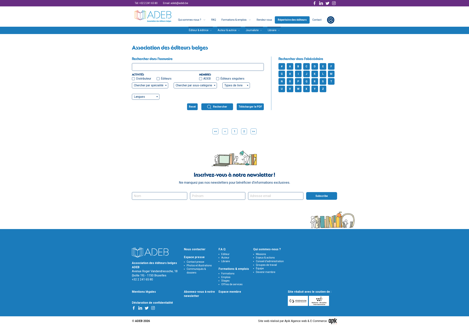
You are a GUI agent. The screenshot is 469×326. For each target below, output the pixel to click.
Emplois (225, 277)
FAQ (213, 19)
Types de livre (233, 85)
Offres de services (232, 284)
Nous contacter (195, 249)
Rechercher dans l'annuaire (152, 59)
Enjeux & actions (265, 257)
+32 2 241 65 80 (142, 279)
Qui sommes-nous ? (189, 19)
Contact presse (195, 261)
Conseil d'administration (270, 261)
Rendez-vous (264, 19)
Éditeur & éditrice (198, 30)
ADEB (207, 78)
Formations (227, 273)
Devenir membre (265, 272)
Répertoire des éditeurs (292, 19)
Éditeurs (166, 78)
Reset (192, 106)
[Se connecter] (330, 20)
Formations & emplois (234, 19)
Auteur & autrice (227, 30)
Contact (317, 19)
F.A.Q (222, 249)
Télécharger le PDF (250, 106)
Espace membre (230, 291)
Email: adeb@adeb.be (175, 3)
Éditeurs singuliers (232, 78)
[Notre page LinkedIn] (321, 3)
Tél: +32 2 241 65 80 (146, 3)
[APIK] (333, 321)
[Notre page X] (327, 3)
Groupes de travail (266, 264)
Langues (139, 96)
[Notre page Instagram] (334, 3)
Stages (225, 280)
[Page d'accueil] (153, 16)
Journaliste (252, 30)
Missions (261, 254)
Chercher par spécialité (148, 85)
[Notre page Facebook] (314, 3)
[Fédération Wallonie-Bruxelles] (298, 301)
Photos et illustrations (199, 265)
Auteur (225, 257)
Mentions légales (144, 291)
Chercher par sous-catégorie (194, 85)
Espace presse (194, 257)
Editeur (225, 254)
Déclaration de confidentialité (152, 302)
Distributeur (143, 78)
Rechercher (220, 106)
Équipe (260, 268)
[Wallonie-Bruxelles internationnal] (319, 301)
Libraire (272, 30)
